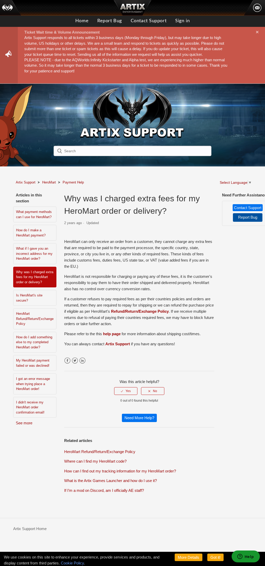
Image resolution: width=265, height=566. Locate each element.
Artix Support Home (30, 528)
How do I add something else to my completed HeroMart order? (34, 342)
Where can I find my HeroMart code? (95, 461)
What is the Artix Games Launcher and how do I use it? (110, 480)
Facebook (67, 360)
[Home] (10, 8)
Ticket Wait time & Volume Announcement (62, 32)
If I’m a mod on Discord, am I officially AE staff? (104, 490)
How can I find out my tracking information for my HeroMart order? (120, 471)
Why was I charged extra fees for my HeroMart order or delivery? (34, 277)
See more (24, 423)
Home (82, 21)
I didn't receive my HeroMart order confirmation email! (30, 407)
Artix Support (25, 182)
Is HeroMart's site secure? (29, 297)
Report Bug (109, 21)
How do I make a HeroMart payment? (31, 232)
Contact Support (148, 21)
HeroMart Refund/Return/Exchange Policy (35, 319)
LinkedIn (82, 360)
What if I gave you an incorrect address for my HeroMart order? (34, 254)
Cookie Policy (72, 563)
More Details (188, 557)
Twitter (75, 360)
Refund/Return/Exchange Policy (140, 311)
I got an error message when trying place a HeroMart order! (33, 384)
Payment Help (73, 182)
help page (112, 334)
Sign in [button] (182, 21)
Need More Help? (139, 418)
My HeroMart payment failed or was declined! (32, 363)
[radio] (125, 391)
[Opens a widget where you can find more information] (245, 556)
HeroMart (49, 182)
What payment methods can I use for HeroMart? (34, 214)
